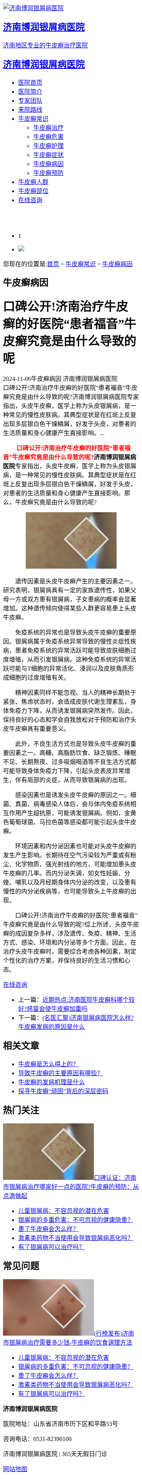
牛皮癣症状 (48, 155)
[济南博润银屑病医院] (21, 249)
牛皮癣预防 (48, 173)
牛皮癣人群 (33, 182)
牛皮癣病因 (48, 164)
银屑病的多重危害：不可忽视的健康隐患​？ (75, 1220)
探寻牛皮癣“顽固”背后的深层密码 (63, 1091)
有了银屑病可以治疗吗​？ (51, 1247)
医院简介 (30, 91)
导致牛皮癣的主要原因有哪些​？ (60, 1073)
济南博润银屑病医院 (44, 64)
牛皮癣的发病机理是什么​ (51, 1082)
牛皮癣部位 (33, 191)
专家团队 (30, 100)
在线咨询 (30, 200)
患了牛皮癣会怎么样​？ (48, 1229)
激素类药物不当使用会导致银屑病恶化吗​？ (75, 1238)
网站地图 (15, 1469)
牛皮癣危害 (48, 137)
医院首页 (30, 82)
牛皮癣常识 (33, 119)
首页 (53, 264)
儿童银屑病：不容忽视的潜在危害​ (63, 1211)
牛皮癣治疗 (48, 128)
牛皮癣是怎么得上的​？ (48, 1064)
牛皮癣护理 (48, 146)
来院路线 (30, 110)
